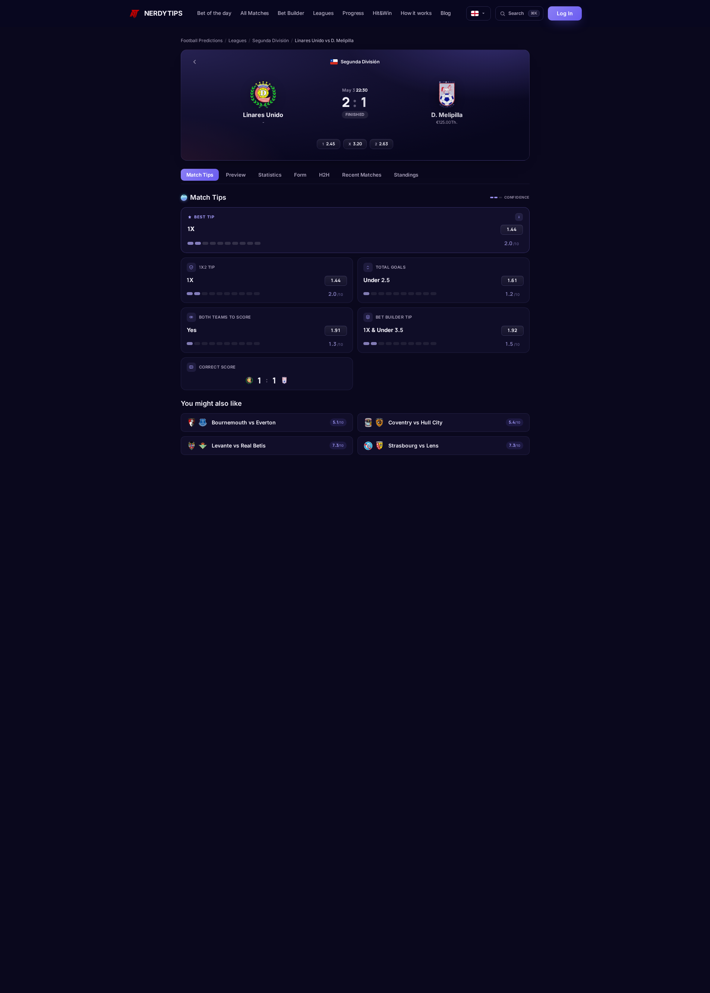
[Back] (194, 62)
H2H (324, 175)
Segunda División (270, 40)
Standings (406, 175)
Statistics (269, 175)
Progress (353, 13)
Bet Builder (291, 13)
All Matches (254, 13)
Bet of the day (214, 13)
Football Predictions (202, 40)
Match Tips (199, 175)
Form (300, 175)
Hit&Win (382, 13)
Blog (446, 13)
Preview (236, 175)
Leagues (323, 13)
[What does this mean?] (519, 217)
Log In (565, 13)
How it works (416, 13)
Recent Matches (361, 175)
